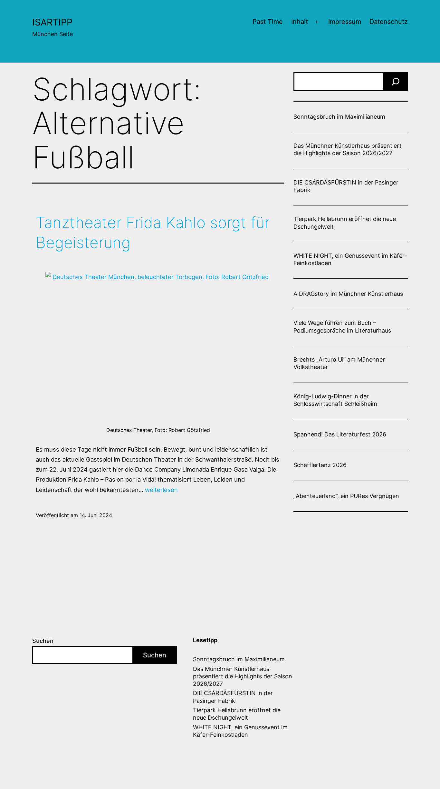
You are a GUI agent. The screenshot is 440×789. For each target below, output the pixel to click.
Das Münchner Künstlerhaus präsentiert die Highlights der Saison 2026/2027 (347, 149)
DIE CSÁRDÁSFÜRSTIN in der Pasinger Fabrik (345, 186)
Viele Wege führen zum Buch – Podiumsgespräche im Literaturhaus (342, 326)
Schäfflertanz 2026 (320, 465)
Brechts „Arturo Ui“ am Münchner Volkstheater (339, 363)
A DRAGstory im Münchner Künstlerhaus (348, 293)
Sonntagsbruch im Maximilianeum (339, 116)
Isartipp (52, 22)
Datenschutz (388, 21)
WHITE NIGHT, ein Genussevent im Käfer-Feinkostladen (350, 259)
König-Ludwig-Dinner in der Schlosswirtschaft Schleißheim (335, 400)
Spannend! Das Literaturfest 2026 (339, 434)
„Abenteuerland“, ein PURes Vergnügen (346, 496)
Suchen (42, 640)
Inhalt (299, 21)
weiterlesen (161, 489)
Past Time (268, 21)
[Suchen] (395, 81)
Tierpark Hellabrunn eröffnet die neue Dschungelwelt (344, 222)
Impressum (344, 21)
